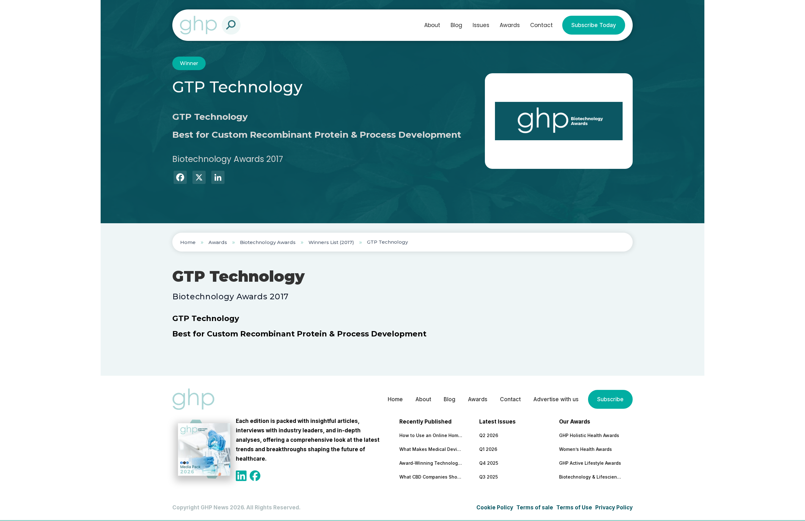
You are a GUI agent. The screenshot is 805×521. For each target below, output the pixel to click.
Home (188, 242)
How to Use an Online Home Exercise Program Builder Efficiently (430, 435)
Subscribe (610, 399)
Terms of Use (574, 507)
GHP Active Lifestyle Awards (590, 463)
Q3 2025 (488, 476)
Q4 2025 (488, 463)
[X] (199, 178)
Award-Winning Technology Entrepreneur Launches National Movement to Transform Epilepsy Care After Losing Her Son (430, 463)
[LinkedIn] (218, 178)
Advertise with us (556, 399)
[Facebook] (180, 178)
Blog (456, 25)
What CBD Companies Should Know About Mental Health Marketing (430, 476)
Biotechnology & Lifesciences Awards (590, 476)
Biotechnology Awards (268, 242)
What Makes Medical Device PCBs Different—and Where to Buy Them (430, 449)
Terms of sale (534, 507)
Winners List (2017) (331, 242)
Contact (541, 25)
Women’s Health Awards (585, 449)
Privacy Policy (614, 507)
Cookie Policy (494, 507)
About (432, 25)
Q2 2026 (488, 435)
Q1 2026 (488, 449)
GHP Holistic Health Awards (589, 435)
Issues (481, 25)
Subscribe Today (593, 25)
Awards (510, 25)
